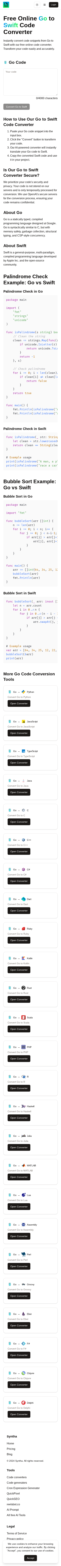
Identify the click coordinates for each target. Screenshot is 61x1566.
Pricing (11, 1448)
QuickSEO (13, 1499)
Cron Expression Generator (23, 1488)
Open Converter (19, 703)
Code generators (17, 1482)
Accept (30, 1558)
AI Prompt (13, 1509)
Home (10, 1443)
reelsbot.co (13, 1504)
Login (53, 5)
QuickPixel (13, 1493)
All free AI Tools (16, 1515)
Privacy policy (15, 1538)
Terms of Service (17, 1533)
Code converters (17, 1477)
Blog (9, 1454)
